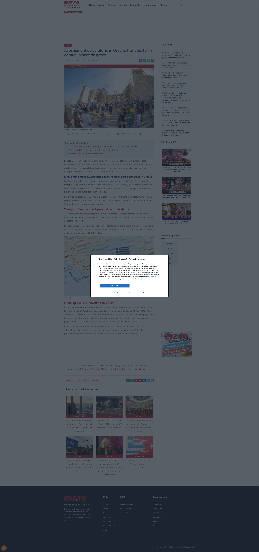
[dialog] (129, 276)
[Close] (164, 259)
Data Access (129, 293)
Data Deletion (118, 293)
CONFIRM (115, 286)
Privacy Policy (141, 293)
